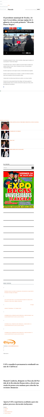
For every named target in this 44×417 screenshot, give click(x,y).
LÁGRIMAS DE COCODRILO (15, 131)
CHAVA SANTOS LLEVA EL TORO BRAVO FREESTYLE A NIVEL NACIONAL (24, 122)
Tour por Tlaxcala (3, 9)
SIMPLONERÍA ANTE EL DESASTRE (17, 149)
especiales (5, 15)
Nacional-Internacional (4, 6)
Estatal (5, 410)
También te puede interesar (4, 120)
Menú (38, 9)
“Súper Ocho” (12, 140)
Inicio (1, 1)
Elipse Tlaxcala (8, 9)
